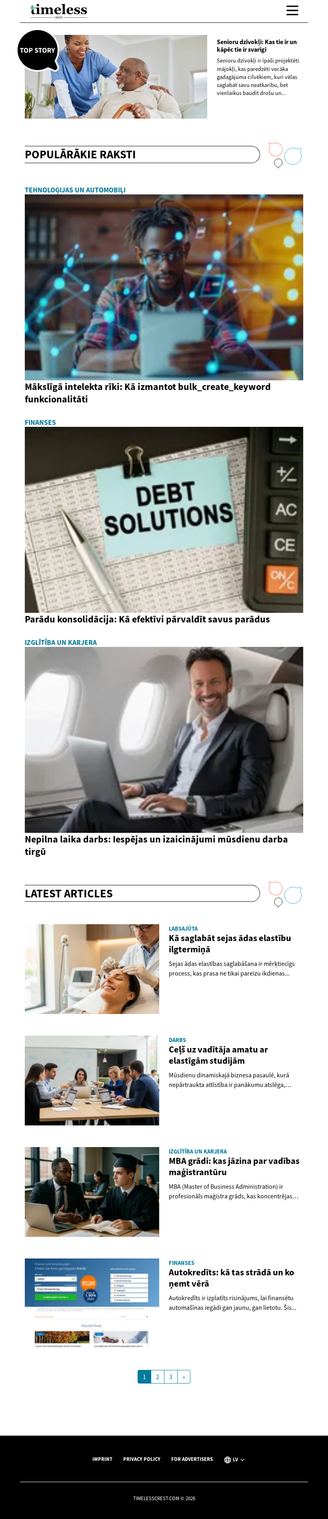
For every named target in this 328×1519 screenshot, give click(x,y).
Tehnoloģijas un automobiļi (75, 190)
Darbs (177, 1040)
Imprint (102, 1459)
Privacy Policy (141, 1459)
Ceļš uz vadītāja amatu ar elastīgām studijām (218, 1055)
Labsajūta (183, 928)
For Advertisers (192, 1459)
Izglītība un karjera (61, 642)
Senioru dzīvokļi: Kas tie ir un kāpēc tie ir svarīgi (257, 45)
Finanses (40, 422)
